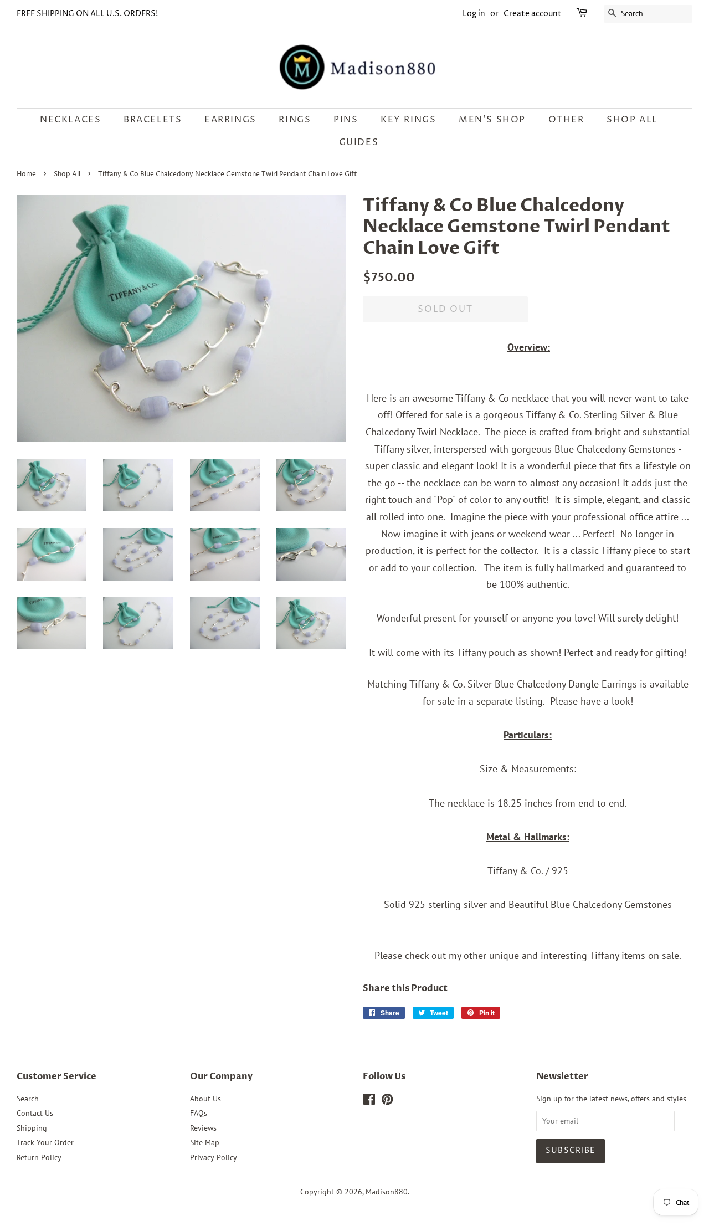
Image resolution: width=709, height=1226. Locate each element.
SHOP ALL (632, 120)
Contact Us (35, 1113)
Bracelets (153, 120)
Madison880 (387, 1192)
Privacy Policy (213, 1157)
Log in (474, 13)
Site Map (204, 1142)
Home (26, 174)
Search (28, 1099)
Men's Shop (492, 120)
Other (566, 120)
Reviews (203, 1128)
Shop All (67, 174)
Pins (345, 120)
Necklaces (70, 120)
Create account (533, 13)
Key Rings (408, 120)
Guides (359, 142)
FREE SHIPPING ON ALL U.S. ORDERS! (87, 13)
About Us (205, 1099)
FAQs (198, 1113)
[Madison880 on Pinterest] (387, 1101)
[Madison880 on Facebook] (369, 1101)
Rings (295, 120)
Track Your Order (45, 1142)
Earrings (230, 120)
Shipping (32, 1128)
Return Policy (39, 1157)
